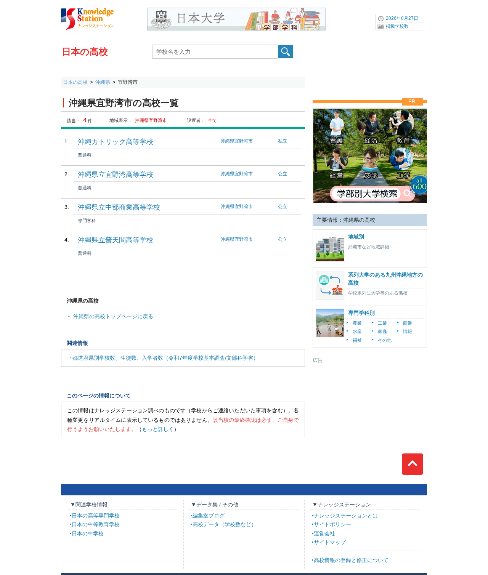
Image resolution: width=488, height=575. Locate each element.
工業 (382, 323)
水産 (357, 331)
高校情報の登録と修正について (351, 560)
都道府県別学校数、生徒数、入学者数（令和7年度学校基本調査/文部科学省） (165, 358)
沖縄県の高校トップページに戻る (113, 316)
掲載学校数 (397, 26)
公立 (282, 173)
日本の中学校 (88, 533)
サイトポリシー (332, 524)
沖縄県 (102, 82)
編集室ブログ (209, 516)
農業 (357, 323)
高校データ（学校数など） (225, 524)
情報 (407, 331)
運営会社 (324, 533)
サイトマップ (330, 542)
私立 (282, 141)
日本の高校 (85, 51)
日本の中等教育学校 (96, 524)
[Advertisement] (370, 411)
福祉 (357, 340)
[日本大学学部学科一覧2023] (236, 10)
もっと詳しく (158, 429)
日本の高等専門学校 (96, 516)
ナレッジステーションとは (346, 516)
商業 (407, 323)
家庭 (382, 331)
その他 (385, 340)
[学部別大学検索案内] (370, 106)
